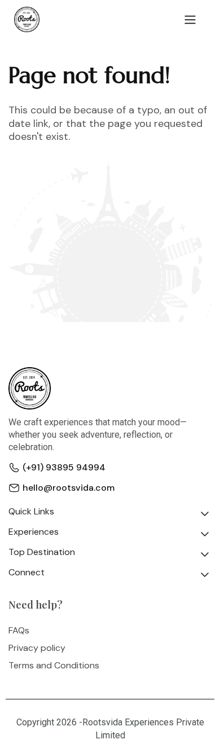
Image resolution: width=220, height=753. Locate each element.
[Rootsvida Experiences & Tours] (26, 19)
